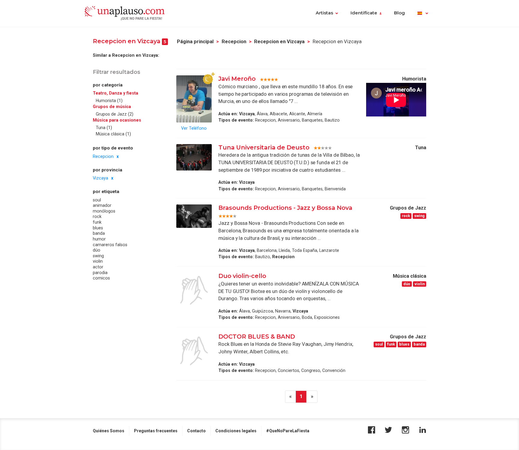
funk (97, 222)
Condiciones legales (235, 430)
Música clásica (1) (113, 133)
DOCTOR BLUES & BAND (256, 336)
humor (99, 239)
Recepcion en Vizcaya (279, 41)
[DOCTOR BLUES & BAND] (194, 351)
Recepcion (234, 41)
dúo (96, 250)
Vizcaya (100, 178)
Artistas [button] (324, 13)
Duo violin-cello (242, 275)
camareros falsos (110, 244)
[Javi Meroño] (194, 98)
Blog (399, 13)
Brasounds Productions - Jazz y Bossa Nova (285, 207)
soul (97, 200)
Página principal (195, 41)
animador (102, 205)
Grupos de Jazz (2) (114, 114)
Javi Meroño (237, 78)
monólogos (104, 211)
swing (98, 255)
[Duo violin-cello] (194, 290)
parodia (100, 272)
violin (98, 261)
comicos (101, 278)
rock (97, 216)
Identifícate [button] (364, 13)
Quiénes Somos (108, 430)
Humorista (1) (109, 100)
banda (99, 233)
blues (98, 227)
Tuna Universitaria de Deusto (263, 147)
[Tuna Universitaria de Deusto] (194, 157)
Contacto (196, 430)
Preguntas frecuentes (156, 430)
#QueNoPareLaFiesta (287, 430)
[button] (422, 13)
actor (98, 266)
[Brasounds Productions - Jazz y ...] (194, 216)
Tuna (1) (104, 127)
